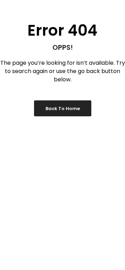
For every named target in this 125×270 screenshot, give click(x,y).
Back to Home (62, 108)
